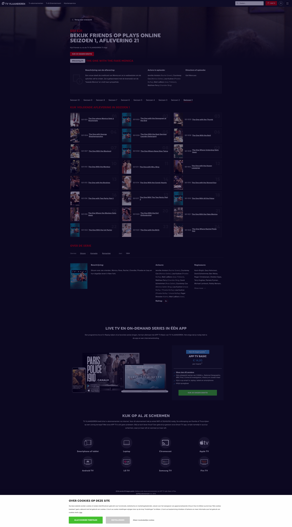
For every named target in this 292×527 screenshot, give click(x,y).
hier (81, 512)
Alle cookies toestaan (85, 520)
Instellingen (117, 520)
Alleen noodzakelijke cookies (143, 520)
